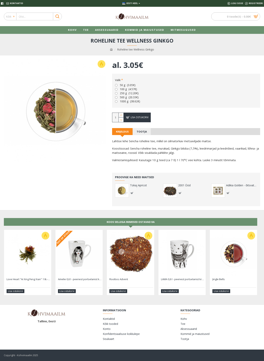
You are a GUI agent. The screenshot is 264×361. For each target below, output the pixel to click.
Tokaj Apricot (138, 185)
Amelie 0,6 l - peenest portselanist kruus (80, 279)
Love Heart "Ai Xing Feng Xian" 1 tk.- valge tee (28, 279)
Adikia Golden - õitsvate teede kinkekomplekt (241, 185)
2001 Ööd (184, 185)
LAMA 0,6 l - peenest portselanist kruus (183, 279)
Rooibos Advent (118, 279)
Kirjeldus (122, 131)
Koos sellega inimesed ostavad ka (131, 222)
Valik (118, 80)
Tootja (142, 131)
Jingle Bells (218, 279)
